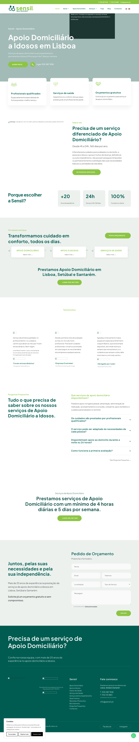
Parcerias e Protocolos (78, 701)
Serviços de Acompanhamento (81, 696)
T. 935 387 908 (103, 2)
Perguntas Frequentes (77, 706)
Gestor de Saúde (76, 691)
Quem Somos (75, 698)
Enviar (124, 613)
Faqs (102, 8)
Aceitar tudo (37, 734)
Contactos (118, 8)
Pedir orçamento (117, 235)
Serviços (92, 8)
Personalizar (12, 734)
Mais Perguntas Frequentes (119, 460)
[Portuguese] (129, 10)
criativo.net (53, 726)
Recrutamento (75, 703)
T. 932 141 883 (114, 2)
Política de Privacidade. (91, 606)
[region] (24, 728)
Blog (109, 8)
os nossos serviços (85, 172)
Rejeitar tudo (24, 734)
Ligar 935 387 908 (45, 64)
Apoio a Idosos (75, 688)
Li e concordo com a (85, 606)
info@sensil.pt (125, 2)
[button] (133, 735)
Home (57, 8)
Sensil (65, 8)
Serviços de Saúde (76, 693)
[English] (126, 10)
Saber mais (17, 64)
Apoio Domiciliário (79, 8)
